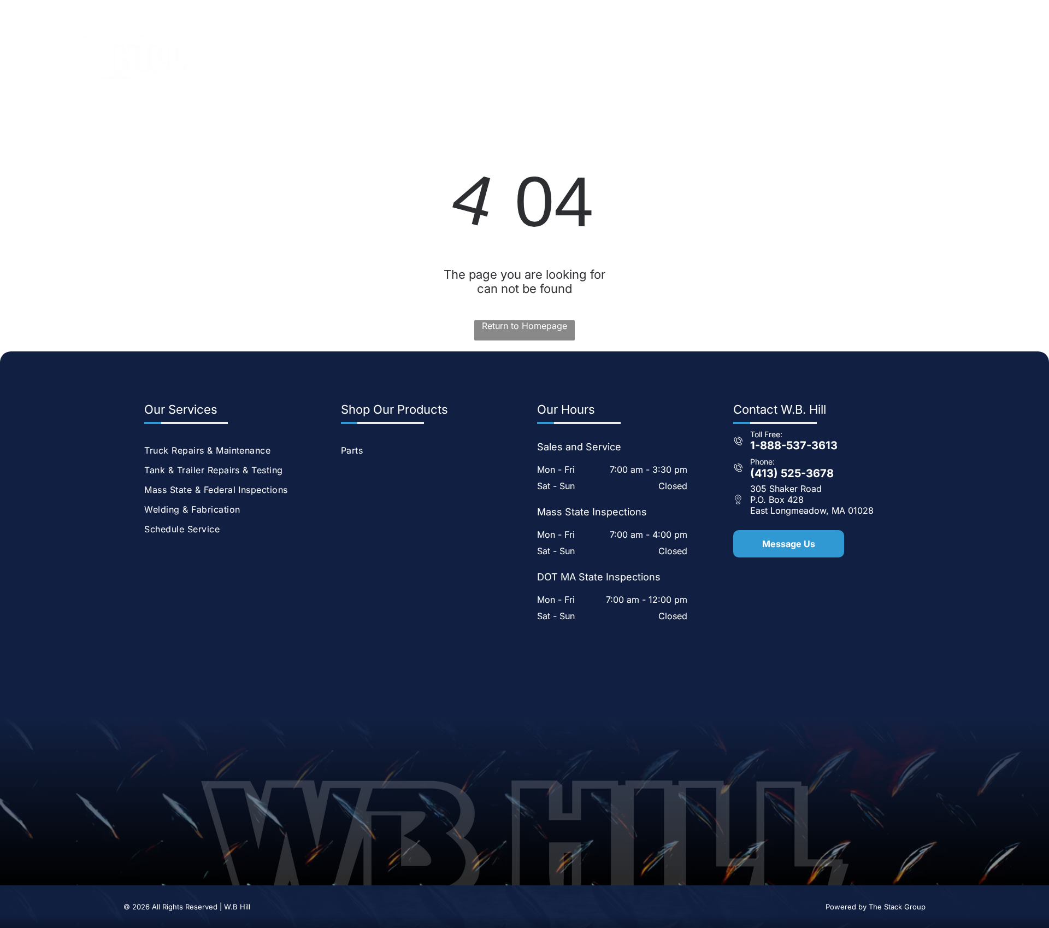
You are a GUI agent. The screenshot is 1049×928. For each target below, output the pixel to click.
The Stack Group (897, 906)
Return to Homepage (524, 325)
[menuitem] (547, 56)
